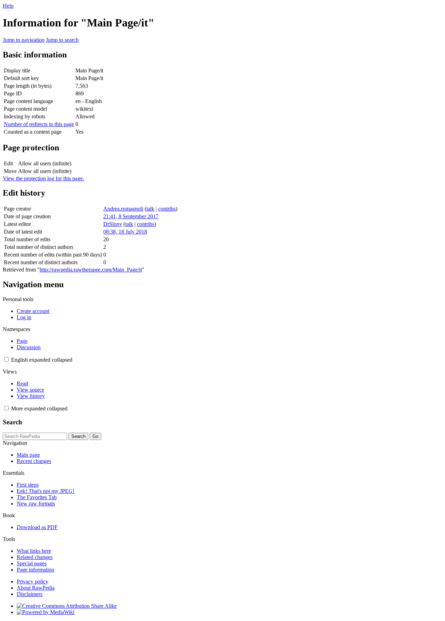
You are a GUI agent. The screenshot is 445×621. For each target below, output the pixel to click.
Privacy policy (32, 581)
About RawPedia (36, 588)
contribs (167, 209)
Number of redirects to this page (39, 124)
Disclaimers (29, 594)
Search (12, 422)
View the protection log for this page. (43, 178)
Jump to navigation (23, 40)
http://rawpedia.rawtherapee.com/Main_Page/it (91, 270)
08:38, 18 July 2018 (125, 232)
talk (150, 209)
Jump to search (62, 40)
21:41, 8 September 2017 (131, 216)
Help (8, 6)
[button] (6, 359)
